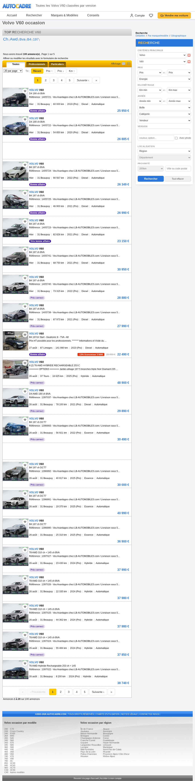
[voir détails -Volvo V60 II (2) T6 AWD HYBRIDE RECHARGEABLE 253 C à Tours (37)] (15, 369)
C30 (6, 770)
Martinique (108, 747)
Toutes (15, 64)
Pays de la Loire (88, 752)
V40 (12, 749)
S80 (12, 745)
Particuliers (57, 64)
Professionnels (37, 64)
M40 (12, 736)
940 (6, 765)
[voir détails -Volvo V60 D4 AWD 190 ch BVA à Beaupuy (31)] (15, 397)
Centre (106, 736)
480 (6, 754)
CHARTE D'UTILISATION (107, 714)
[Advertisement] (164, 210)
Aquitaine (85, 731)
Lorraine (84, 747)
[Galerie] (128, 63)
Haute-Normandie (111, 742)
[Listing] (123, 63)
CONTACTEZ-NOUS (149, 714)
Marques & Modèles (64, 15)
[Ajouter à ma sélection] (25, 91)
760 (6, 758)
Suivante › (83, 80)
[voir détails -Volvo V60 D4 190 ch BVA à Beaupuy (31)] (15, 97)
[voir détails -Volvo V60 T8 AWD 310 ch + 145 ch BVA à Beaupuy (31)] (15, 556)
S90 (12, 747)
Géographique (178, 35)
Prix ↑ (49, 71)
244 (6, 731)
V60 (12, 754)
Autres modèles (17, 772)
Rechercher (34, 15)
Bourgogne (108, 733)
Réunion (84, 756)
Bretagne (85, 736)
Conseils (93, 15)
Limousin (107, 745)
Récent (37, 71)
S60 (12, 740)
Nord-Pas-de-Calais (112, 749)
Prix (140, 67)
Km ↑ (72, 71)
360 (6, 747)
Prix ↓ (61, 71)
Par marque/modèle (158, 35)
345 (6, 745)
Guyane (84, 742)
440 (6, 749)
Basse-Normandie (89, 733)
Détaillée (140, 35)
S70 (12, 742)
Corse (106, 738)
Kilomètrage (146, 85)
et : (164, 72)
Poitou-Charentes (89, 754)
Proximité (144, 163)
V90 (12, 758)
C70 (12, 729)
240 (6, 729)
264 (6, 736)
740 (6, 756)
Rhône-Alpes (109, 756)
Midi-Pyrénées (87, 749)
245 (6, 733)
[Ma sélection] (151, 15)
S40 (12, 738)
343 (6, 742)
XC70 (12, 768)
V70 (12, 756)
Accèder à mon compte (110, 778)
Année (141, 96)
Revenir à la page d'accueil (86, 778)
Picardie (106, 752)
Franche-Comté (88, 740)
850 (6, 763)
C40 (6, 772)
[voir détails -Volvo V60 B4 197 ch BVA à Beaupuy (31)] (15, 171)
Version (143, 126)
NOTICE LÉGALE (129, 714)
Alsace (106, 729)
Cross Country (17, 731)
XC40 (12, 763)
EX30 (12, 733)
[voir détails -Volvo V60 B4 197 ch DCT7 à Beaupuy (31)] (15, 425)
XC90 (12, 770)
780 (6, 761)
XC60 (12, 765)
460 (6, 752)
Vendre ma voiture (176, 15)
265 (6, 738)
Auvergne (107, 731)
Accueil (12, 15)
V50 (12, 752)
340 (6, 740)
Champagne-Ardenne (90, 738)
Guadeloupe (108, 740)
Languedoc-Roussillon (91, 745)
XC (11, 761)
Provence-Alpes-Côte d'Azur (116, 754)
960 (6, 768)
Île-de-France (87, 729)
